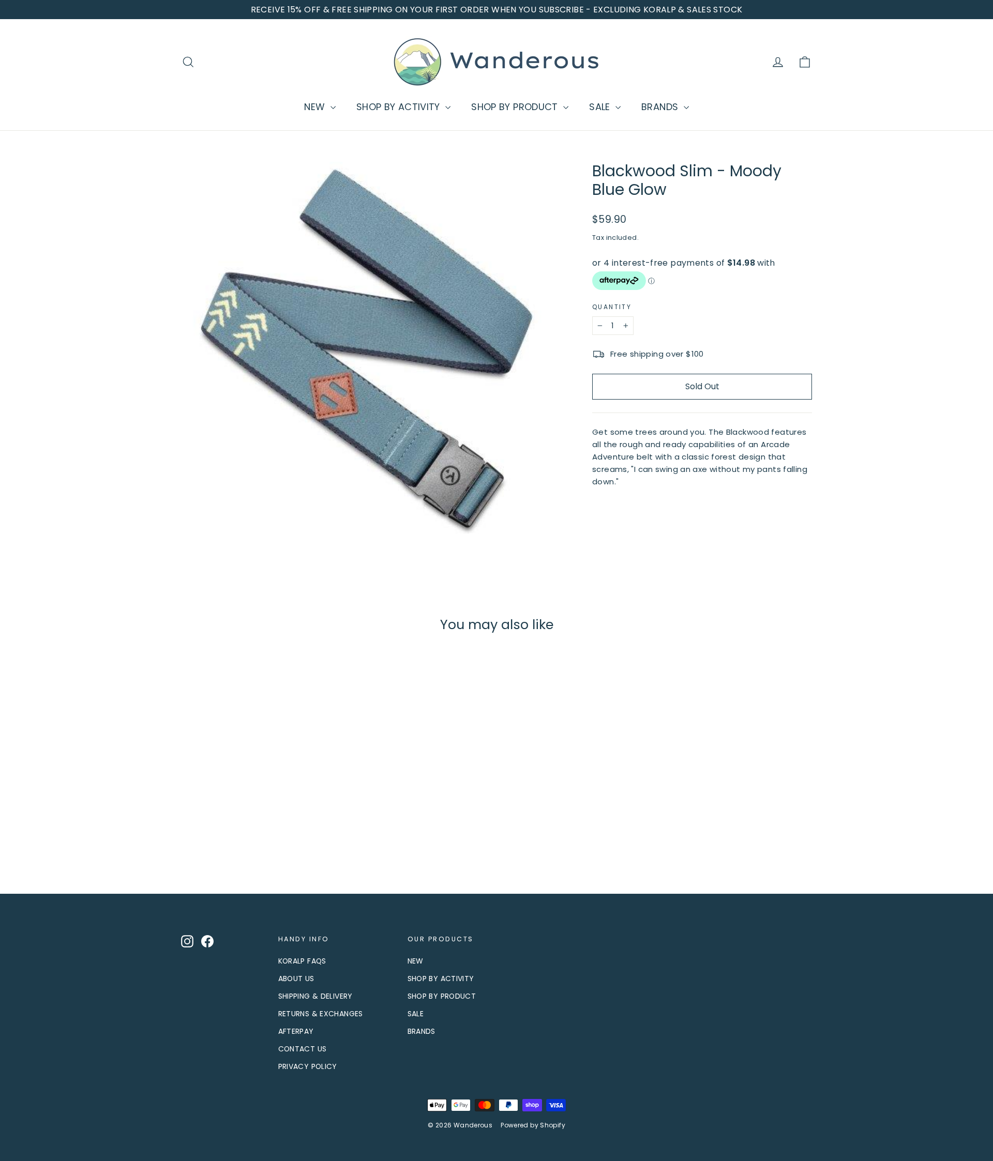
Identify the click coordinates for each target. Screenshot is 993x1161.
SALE (601, 106)
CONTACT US (302, 1049)
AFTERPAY (296, 1031)
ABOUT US (296, 978)
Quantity (611, 307)
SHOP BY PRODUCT (516, 106)
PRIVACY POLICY (307, 1066)
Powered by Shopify (533, 1125)
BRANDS (661, 106)
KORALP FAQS (302, 961)
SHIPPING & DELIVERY (315, 996)
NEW (316, 106)
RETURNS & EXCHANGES (320, 1014)
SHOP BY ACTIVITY (399, 106)
